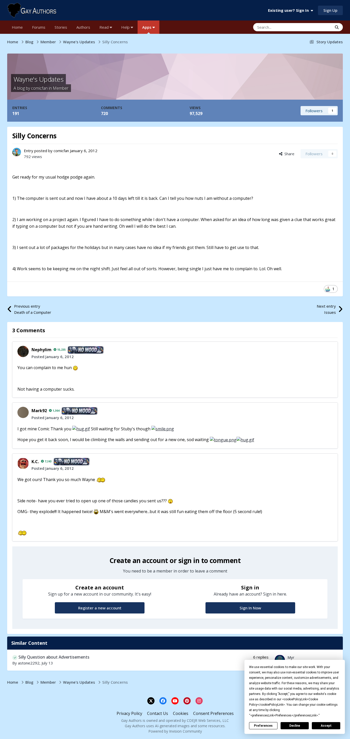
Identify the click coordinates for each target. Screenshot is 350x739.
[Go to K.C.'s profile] (23, 463)
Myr (290, 657)
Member (60, 88)
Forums (38, 27)
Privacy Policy (129, 713)
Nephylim (42, 349)
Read (104, 27)
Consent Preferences (213, 713)
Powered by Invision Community (175, 731)
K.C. (35, 461)
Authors (83, 27)
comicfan (39, 88)
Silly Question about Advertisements (53, 657)
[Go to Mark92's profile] (23, 412)
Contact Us (157, 713)
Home (17, 27)
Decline (294, 725)
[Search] (337, 27)
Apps (147, 27)
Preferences (263, 725)
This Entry (317, 27)
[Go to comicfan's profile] (16, 152)
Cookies (180, 713)
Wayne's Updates (38, 79)
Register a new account (99, 607)
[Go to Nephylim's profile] (23, 351)
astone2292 (28, 662)
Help (126, 27)
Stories (61, 27)
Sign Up (330, 10)
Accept (326, 725)
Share (288, 153)
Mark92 (39, 410)
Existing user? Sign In (289, 10)
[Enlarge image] (75, 367)
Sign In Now (250, 607)
